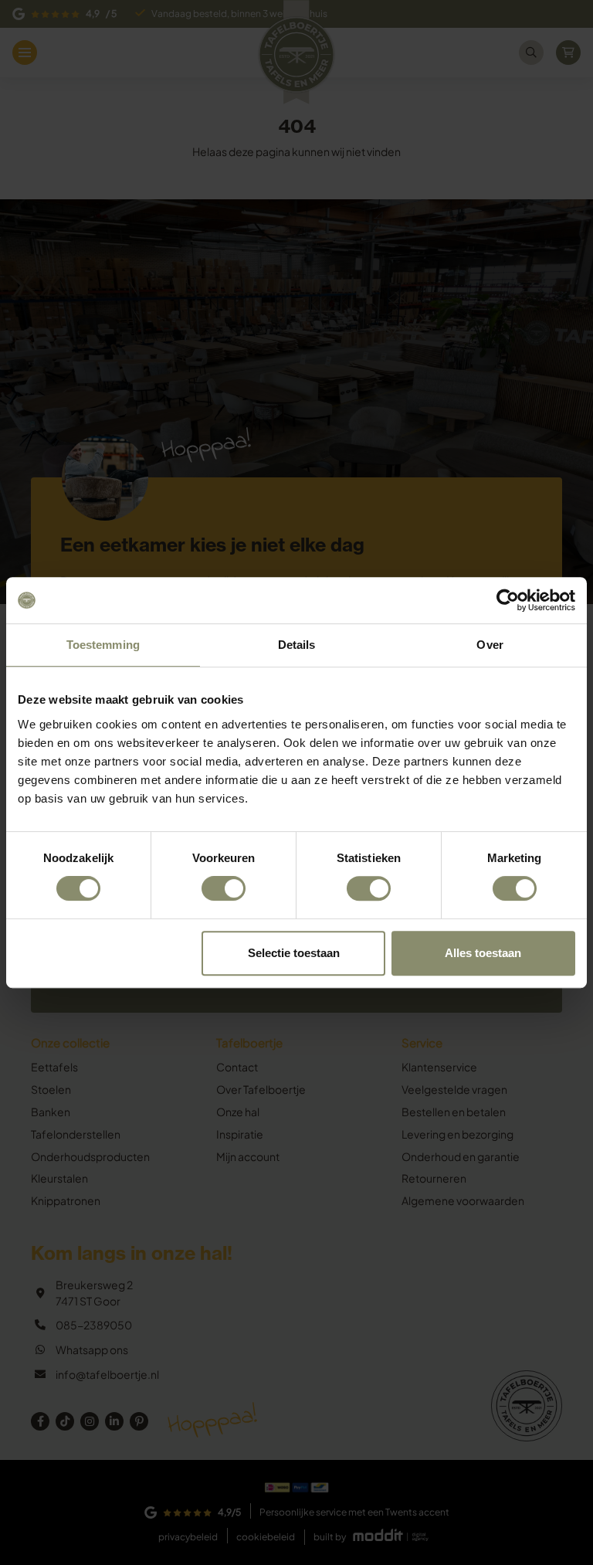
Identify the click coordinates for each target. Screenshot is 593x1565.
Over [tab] (489, 644)
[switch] (224, 888)
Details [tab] (297, 644)
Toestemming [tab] (103, 644)
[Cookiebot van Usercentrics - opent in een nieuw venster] (507, 600)
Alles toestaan (483, 952)
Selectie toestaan (294, 952)
